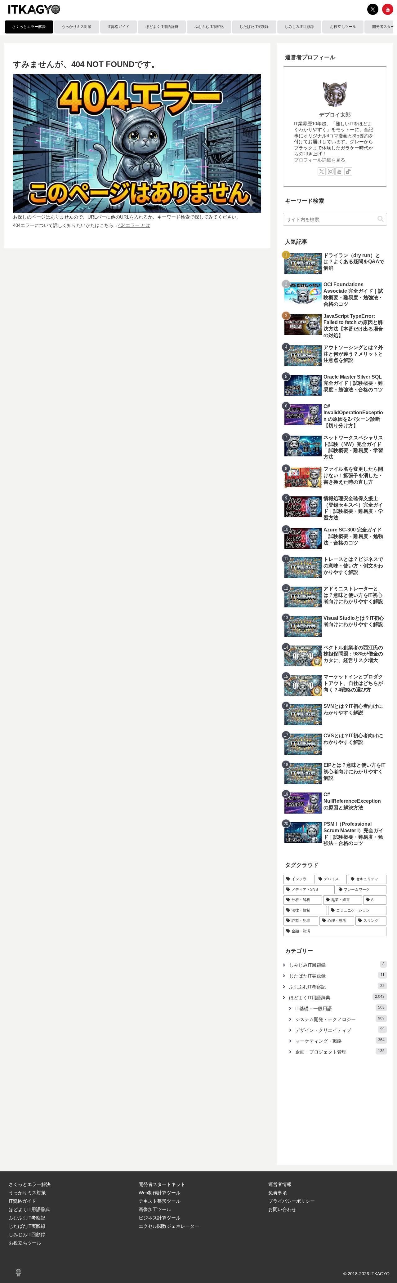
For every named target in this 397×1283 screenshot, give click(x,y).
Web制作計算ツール (160, 1192)
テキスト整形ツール (160, 1201)
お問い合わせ (282, 1209)
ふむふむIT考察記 (27, 1217)
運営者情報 (280, 1184)
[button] (380, 219)
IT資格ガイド (22, 1201)
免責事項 (277, 1192)
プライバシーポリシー (291, 1201)
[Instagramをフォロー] (331, 171)
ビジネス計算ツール (160, 1217)
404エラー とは (134, 225)
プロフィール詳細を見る (319, 159)
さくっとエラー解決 (30, 1184)
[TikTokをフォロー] (348, 171)
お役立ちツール (25, 1242)
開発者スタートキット (162, 1184)
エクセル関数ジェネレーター (169, 1226)
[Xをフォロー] (372, 9)
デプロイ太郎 (335, 115)
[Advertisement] (335, 1108)
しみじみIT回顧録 (27, 1234)
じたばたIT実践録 (27, 1226)
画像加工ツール (155, 1209)
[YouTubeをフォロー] (387, 9)
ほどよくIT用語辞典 (29, 1209)
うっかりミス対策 (27, 1192)
